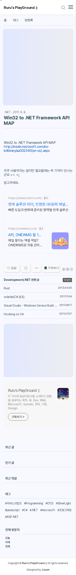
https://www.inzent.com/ (24, 198)
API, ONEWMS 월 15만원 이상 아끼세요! (24, 235)
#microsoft (47, 510)
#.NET (34, 510)
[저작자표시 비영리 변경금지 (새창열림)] (67, 269)
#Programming (33, 503)
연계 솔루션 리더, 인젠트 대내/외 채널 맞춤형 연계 (36, 204)
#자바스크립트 (13, 503)
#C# (24, 510)
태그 (16, 20)
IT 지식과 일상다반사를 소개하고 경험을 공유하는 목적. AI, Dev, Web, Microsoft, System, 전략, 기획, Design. (30, 402)
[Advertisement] (38, 67)
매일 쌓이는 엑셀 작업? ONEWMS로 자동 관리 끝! (24, 243)
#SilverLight (63, 503)
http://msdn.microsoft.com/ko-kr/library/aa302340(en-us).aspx (27, 149)
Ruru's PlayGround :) (21, 7)
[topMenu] (70, 6)
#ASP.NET (12, 516)
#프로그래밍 (64, 510)
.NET (7, 112)
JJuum (46, 569)
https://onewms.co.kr (22, 228)
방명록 (29, 20)
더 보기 (67, 280)
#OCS (49, 503)
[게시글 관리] (36, 268)
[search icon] (63, 7)
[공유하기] (25, 268)
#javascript (12, 510)
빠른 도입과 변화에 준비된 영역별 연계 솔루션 (38, 210)
